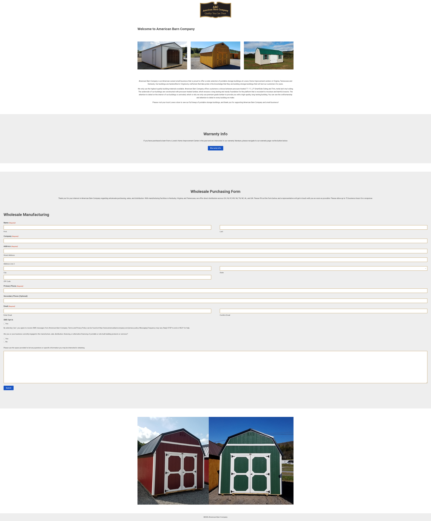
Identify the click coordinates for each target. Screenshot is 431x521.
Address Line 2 (9, 264)
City (5, 273)
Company (11, 236)
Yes (6, 324)
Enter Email (8, 315)
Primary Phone (13, 286)
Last (221, 232)
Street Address (9, 255)
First (5, 232)
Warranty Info (215, 148)
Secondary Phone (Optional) (15, 296)
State (222, 273)
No (6, 342)
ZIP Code (7, 281)
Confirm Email (225, 315)
